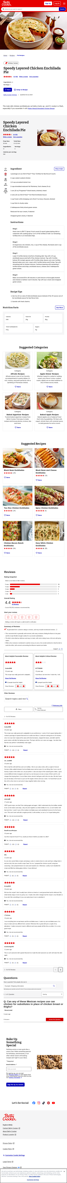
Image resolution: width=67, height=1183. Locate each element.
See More (59, 307)
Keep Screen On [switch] (6, 192)
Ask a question (33, 76)
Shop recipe (59, 169)
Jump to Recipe (22, 90)
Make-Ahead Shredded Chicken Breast (41, 108)
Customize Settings (33, 1179)
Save (9, 90)
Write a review (23, 76)
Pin (5, 175)
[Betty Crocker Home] (6, 3)
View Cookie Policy (34, 1176)
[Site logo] (10, 1118)
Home (5, 55)
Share (5, 185)
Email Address (11, 1064)
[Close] (64, 1171)
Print (5, 180)
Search (62, 9)
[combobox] (31, 9)
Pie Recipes (21, 55)
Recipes (12, 55)
